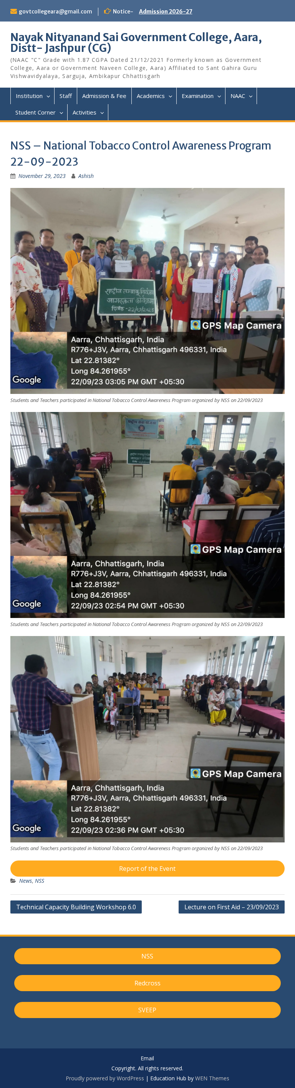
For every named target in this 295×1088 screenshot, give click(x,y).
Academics (151, 96)
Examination (198, 96)
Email (147, 1058)
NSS (39, 880)
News (25, 880)
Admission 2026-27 (165, 11)
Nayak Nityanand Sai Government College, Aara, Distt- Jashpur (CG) (136, 42)
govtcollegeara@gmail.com (55, 11)
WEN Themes (212, 1078)
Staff (66, 96)
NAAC (237, 96)
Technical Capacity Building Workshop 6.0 (76, 907)
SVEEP (147, 1010)
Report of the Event (147, 868)
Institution (29, 96)
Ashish (86, 175)
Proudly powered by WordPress (105, 1078)
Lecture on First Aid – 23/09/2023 (231, 907)
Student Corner (35, 112)
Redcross (147, 983)
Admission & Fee (104, 96)
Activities (84, 112)
